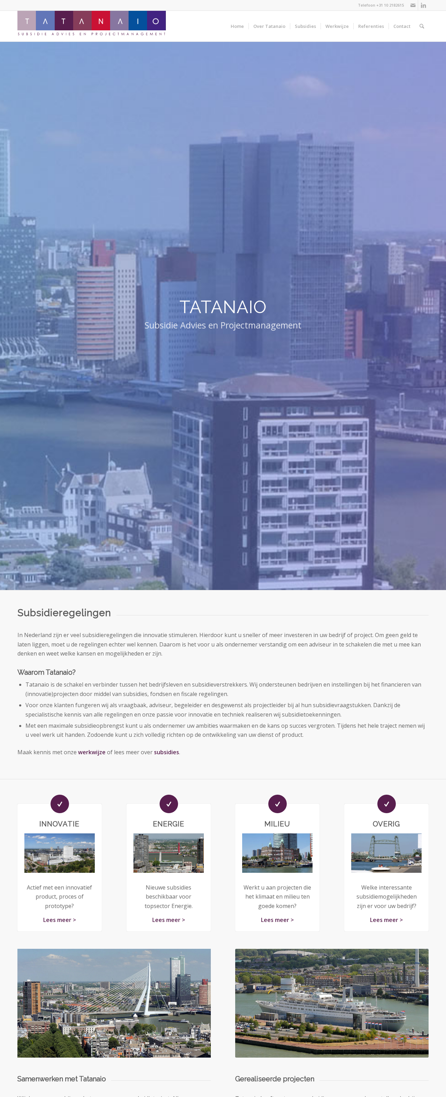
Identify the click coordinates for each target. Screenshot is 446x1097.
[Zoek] (422, 26)
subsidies (166, 752)
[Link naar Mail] (413, 5)
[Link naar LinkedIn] (423, 5)
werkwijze (92, 752)
